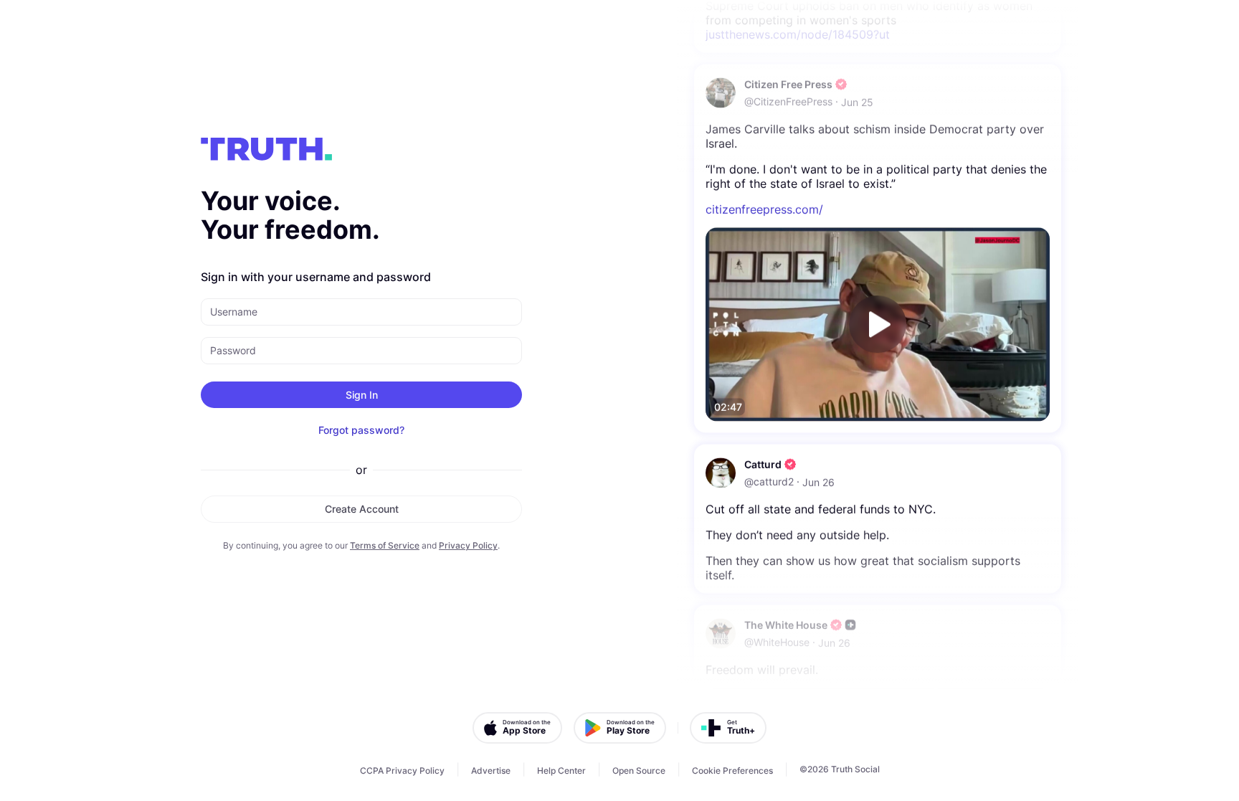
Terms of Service (384, 545)
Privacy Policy (468, 545)
